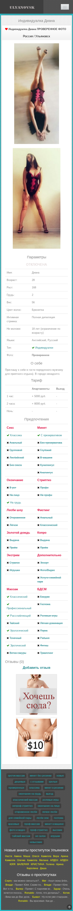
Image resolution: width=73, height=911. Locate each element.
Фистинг (43, 510)
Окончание (15, 480)
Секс (10, 427)
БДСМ (42, 589)
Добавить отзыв (36, 668)
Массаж (12, 589)
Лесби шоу (15, 510)
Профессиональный (19, 608)
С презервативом (51, 435)
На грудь (15, 502)
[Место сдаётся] (36, 674)
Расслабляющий (20, 615)
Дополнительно (49, 555)
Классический (18, 596)
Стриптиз (44, 480)
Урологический (19, 630)
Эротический (18, 645)
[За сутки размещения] (36, 717)
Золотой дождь (18, 532)
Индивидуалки (44, 347)
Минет (42, 427)
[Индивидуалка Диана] (36, 93)
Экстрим (13, 555)
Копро (41, 532)
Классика (16, 435)
